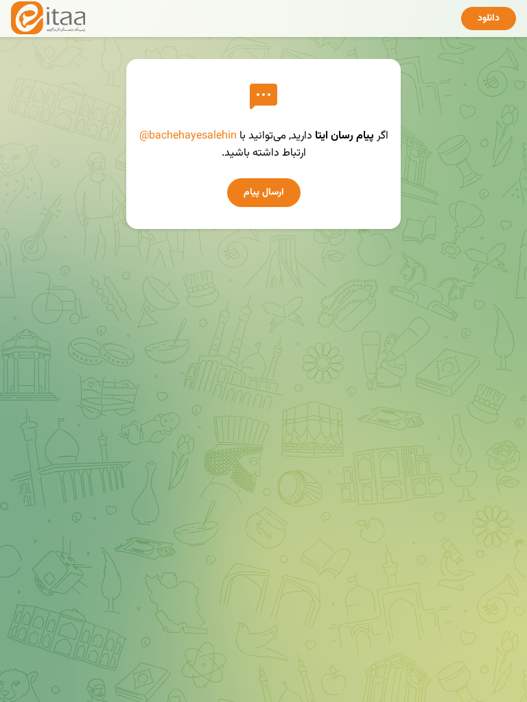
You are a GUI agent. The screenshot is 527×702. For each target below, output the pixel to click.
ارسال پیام (264, 192)
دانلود (489, 18)
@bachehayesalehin (188, 136)
